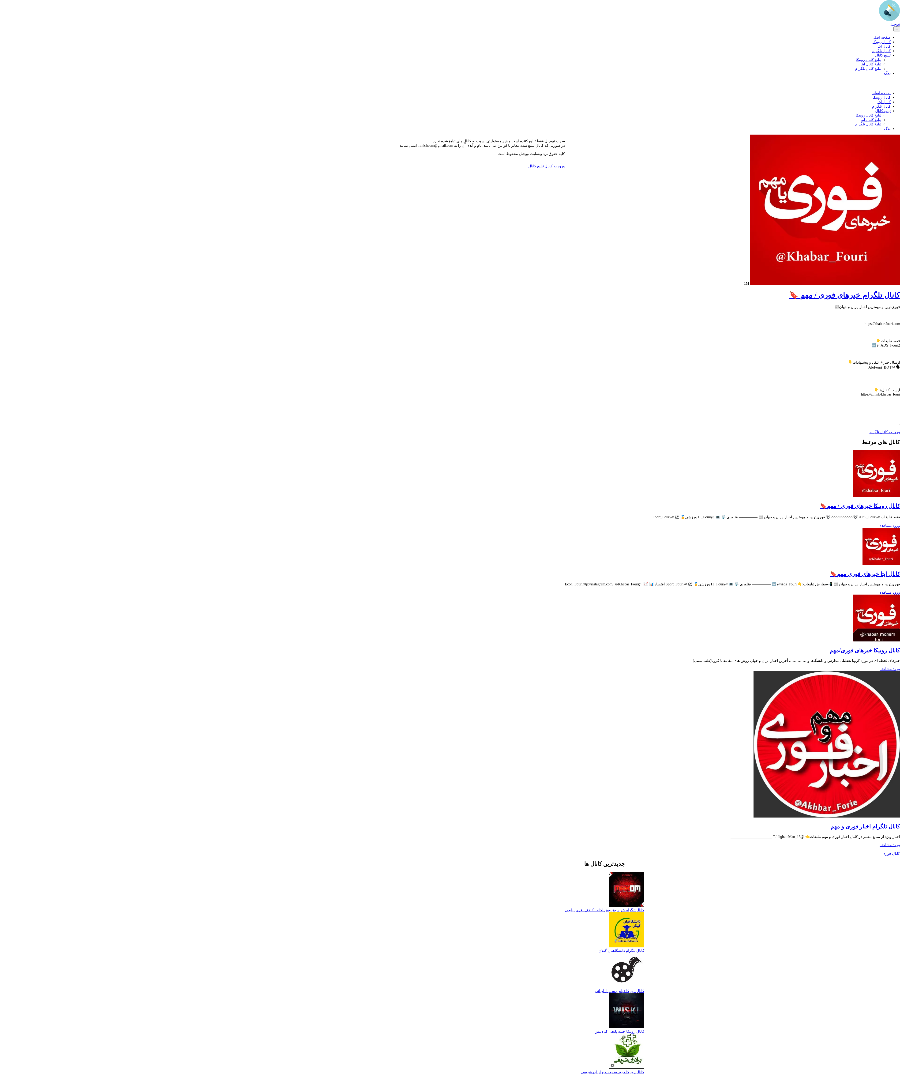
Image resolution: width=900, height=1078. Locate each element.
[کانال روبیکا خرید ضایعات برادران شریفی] (626, 1052)
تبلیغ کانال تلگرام (868, 69)
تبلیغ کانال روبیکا (868, 60)
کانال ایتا (884, 46)
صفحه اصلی (881, 37)
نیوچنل (895, 24)
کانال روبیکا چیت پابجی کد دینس (619, 1031)
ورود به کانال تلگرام (884, 432)
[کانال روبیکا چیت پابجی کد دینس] (626, 1011)
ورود (896, 526)
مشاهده (886, 526)
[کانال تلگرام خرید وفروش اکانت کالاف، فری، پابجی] (626, 890)
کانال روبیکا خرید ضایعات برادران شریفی (612, 1072)
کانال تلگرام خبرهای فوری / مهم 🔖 (844, 295)
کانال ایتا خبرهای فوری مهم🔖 (865, 574)
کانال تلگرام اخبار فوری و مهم (865, 826)
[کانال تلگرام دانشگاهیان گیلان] (626, 930)
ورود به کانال (554, 166)
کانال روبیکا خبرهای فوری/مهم (865, 650)
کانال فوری (891, 854)
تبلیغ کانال (883, 55)
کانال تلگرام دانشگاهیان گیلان (621, 951)
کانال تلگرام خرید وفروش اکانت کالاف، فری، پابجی (604, 910)
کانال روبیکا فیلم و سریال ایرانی (619, 991)
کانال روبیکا (882, 42)
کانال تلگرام (881, 51)
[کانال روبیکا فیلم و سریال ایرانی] (626, 971)
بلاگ (887, 73)
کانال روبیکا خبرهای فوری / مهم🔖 (860, 506)
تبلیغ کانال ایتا (871, 64)
